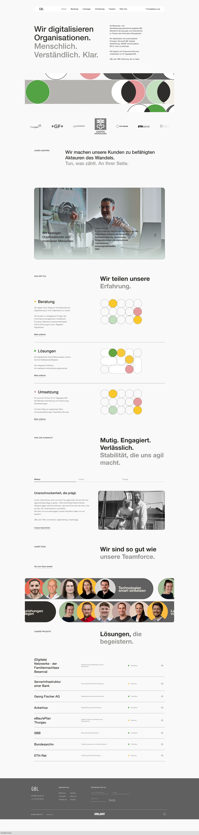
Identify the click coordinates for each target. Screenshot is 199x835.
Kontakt (72, 799)
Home (63, 9)
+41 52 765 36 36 (37, 799)
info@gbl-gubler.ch (37, 796)
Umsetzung (63, 799)
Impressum (49, 814)
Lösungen (62, 796)
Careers (73, 793)
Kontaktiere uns (153, 9)
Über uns (73, 796)
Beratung (62, 793)
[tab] (55, 479)
